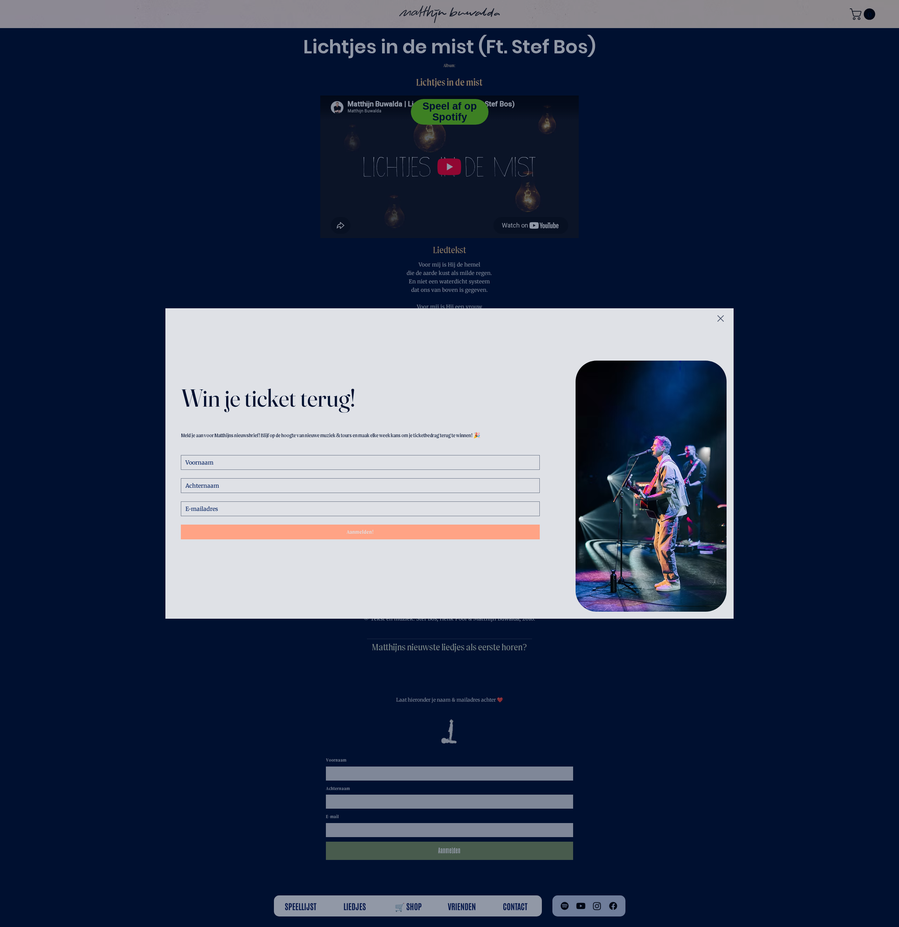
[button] (720, 318)
